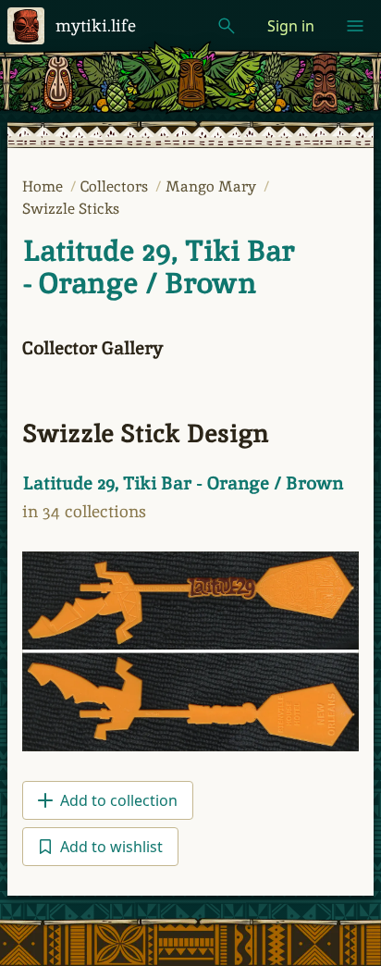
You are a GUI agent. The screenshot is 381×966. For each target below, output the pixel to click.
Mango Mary (213, 186)
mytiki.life (95, 25)
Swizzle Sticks (70, 208)
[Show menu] (355, 25)
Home (44, 186)
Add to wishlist (111, 846)
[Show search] (226, 25)
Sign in (290, 26)
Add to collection (119, 800)
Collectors (116, 186)
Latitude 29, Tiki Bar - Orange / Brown (158, 267)
